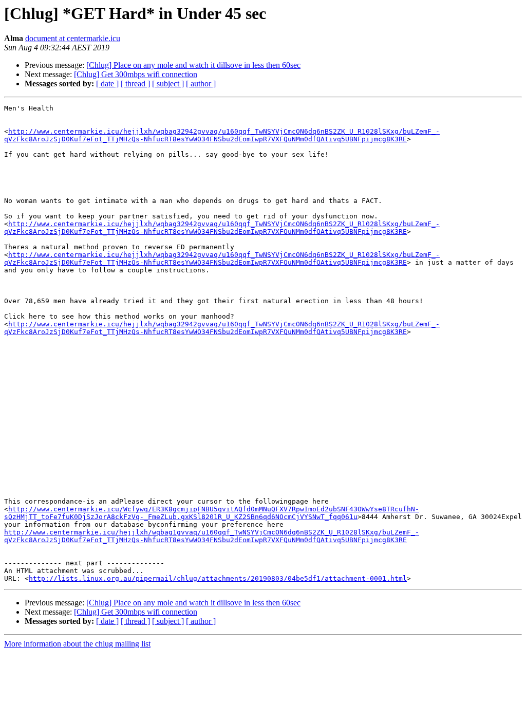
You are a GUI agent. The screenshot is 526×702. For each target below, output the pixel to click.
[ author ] (201, 83)
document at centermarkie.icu (72, 38)
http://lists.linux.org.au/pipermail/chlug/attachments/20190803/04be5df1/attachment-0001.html (218, 578)
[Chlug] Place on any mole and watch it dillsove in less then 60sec (193, 65)
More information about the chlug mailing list (77, 643)
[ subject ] (168, 83)
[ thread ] (135, 83)
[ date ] (107, 83)
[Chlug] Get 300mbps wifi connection (135, 74)
